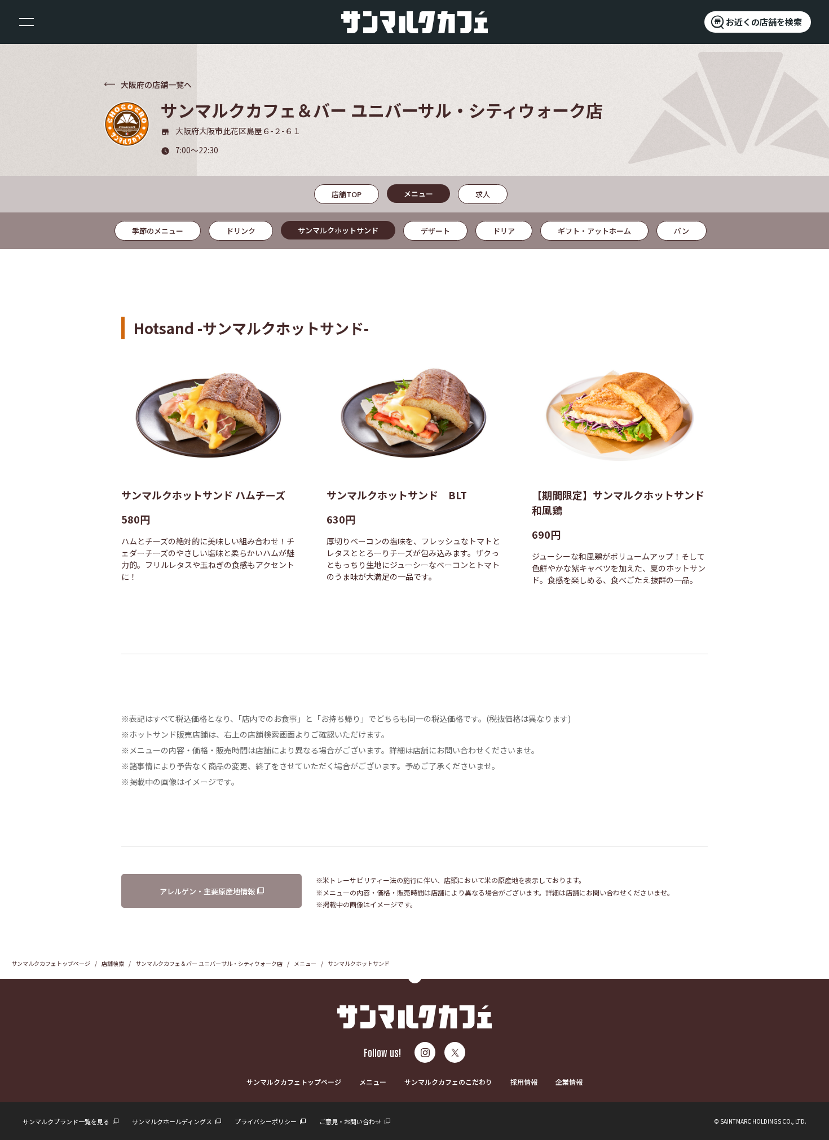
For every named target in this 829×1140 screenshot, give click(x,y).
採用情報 (523, 1081)
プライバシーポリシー (266, 1121)
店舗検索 (113, 963)
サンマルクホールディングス (172, 1121)
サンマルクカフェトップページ (50, 963)
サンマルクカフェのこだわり (448, 1081)
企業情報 (569, 1081)
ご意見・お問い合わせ (350, 1121)
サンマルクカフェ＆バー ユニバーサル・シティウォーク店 (209, 963)
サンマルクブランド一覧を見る (67, 1121)
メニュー (305, 963)
